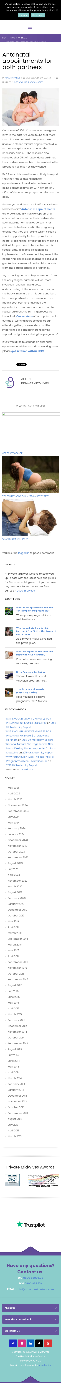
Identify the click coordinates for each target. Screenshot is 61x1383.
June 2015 (14, 997)
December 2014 (17, 1026)
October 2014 (16, 1037)
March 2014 (15, 1078)
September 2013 (18, 1113)
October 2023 (16, 851)
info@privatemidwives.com (35, 1289)
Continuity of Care (12, 453)
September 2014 (18, 1043)
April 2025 (14, 793)
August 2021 (15, 892)
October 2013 (16, 1107)
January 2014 (16, 1090)
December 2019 (17, 910)
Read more (37, 15)
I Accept (23, 15)
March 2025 (15, 799)
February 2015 (16, 1020)
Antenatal (18, 82)
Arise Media (44, 1365)
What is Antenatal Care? (15, 539)
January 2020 (16, 904)
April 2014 (14, 1072)
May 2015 (13, 1003)
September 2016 (18, 962)
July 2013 (13, 1125)
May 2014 (13, 1066)
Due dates (27, 769)
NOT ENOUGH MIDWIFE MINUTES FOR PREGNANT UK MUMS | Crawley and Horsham (28, 736)
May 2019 (13, 921)
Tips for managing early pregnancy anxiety (25, 496)
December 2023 (18, 840)
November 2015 (17, 968)
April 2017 (13, 956)
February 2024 (17, 828)
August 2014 (15, 1049)
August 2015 (15, 985)
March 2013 (15, 1136)
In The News (29, 82)
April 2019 (13, 927)
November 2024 (18, 805)
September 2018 (18, 939)
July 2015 (13, 991)
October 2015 (16, 973)
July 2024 (13, 817)
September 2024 (18, 811)
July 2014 (13, 1055)
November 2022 (17, 881)
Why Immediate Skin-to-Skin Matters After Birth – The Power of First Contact (36, 631)
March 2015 (15, 1014)
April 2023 (14, 875)
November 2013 (17, 1101)
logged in (24, 553)
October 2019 (16, 915)
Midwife (39, 82)
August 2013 (15, 1119)
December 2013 (17, 1096)
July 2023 (13, 869)
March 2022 (15, 886)
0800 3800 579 (26, 590)
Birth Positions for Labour (31, 672)
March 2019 (15, 933)
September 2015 (18, 979)
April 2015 (13, 1008)
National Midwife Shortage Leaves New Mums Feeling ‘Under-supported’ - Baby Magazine (31, 748)
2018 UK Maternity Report (37, 740)
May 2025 (14, 788)
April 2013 (13, 1130)
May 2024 (14, 822)
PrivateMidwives (12, 78)
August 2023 (15, 863)
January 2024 (16, 834)
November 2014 (17, 1032)
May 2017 (13, 950)
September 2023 (18, 857)
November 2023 (17, 846)
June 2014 (14, 1061)
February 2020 (17, 898)
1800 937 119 (33, 1283)
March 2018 (15, 944)
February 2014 (16, 1084)
